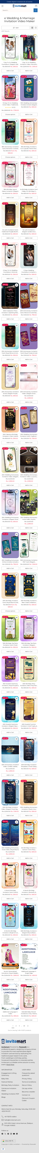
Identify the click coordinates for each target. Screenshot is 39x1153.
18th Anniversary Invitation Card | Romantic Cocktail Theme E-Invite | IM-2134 (10, 148)
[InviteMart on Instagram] (11, 1134)
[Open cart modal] (36, 6)
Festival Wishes (7, 1082)
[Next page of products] (27, 1026)
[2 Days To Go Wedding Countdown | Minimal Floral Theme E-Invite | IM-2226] (10, 255)
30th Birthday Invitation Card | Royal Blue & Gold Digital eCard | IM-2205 (10, 602)
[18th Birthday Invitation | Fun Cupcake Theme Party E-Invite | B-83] (29, 132)
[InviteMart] (19, 6)
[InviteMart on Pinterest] (8, 1134)
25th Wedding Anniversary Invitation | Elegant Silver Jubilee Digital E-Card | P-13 (10, 519)
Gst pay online (27, 1088)
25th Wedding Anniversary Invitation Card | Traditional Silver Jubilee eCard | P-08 (28, 436)
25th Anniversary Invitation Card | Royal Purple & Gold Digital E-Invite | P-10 (28, 353)
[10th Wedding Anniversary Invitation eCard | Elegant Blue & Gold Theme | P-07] (29, 88)
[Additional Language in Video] (10, 997)
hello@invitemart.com (12, 1120)
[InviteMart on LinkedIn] (17, 1134)
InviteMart (16, 1144)
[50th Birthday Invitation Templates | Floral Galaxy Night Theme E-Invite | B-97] (29, 750)
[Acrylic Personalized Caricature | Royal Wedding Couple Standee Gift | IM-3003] (10, 956)
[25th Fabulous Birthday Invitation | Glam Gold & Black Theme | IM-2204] (10, 419)
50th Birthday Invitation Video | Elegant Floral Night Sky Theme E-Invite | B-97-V (10, 809)
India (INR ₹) (9, 1141)
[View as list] (35, 27)
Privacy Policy (27, 1079)
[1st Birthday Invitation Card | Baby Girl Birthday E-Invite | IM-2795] (29, 174)
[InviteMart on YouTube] (14, 1134)
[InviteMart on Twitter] (5, 1134)
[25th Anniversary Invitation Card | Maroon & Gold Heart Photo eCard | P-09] (29, 296)
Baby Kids (5, 1079)
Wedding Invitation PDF (10, 1094)
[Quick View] (16, 36)
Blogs (3, 1097)
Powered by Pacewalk (29, 1144)
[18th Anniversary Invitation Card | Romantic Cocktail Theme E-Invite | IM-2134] (10, 132)
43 (24, 1026)
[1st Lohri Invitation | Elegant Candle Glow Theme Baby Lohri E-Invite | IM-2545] (29, 215)
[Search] (36, 10)
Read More (10, 1064)
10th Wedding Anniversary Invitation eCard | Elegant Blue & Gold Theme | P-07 (28, 104)
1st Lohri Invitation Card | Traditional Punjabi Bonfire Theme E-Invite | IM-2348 (10, 231)
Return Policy (27, 1085)
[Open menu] (2, 6)
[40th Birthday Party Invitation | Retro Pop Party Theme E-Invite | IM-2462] (29, 669)
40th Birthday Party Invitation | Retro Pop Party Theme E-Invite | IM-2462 (29, 685)
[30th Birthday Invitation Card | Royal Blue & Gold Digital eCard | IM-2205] (10, 586)
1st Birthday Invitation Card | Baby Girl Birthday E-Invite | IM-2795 (28, 191)
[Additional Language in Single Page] (29, 956)
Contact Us (26, 1095)
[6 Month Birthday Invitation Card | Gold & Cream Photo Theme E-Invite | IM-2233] (10, 875)
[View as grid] (32, 27)
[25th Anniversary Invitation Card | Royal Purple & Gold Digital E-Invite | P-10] (29, 336)
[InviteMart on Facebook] (2, 1134)
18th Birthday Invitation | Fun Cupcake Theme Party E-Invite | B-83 (28, 148)
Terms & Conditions (29, 1082)
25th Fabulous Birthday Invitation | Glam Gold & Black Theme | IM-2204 (10, 436)
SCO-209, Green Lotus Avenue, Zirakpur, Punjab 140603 (18, 1124)
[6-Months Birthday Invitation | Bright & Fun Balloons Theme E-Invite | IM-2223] (10, 916)
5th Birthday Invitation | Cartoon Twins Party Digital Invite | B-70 (28, 849)
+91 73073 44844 (10, 1117)
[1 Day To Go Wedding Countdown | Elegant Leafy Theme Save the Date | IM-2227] (10, 47)
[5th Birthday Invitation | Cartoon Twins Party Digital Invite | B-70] (29, 833)
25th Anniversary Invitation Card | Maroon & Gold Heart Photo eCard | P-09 (29, 312)
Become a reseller (28, 1092)
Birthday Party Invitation (10, 1085)
